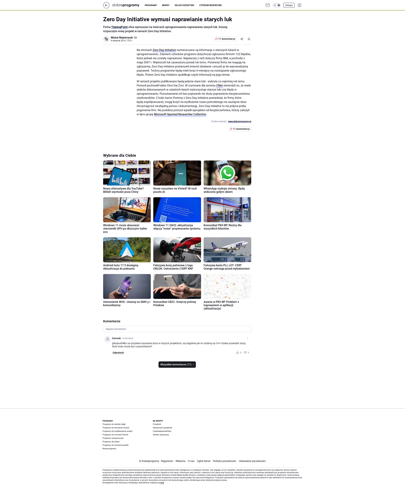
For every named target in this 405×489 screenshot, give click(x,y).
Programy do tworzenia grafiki (115, 445)
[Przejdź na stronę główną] (106, 7)
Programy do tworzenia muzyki (116, 428)
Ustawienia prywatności (252, 461)
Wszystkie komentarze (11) (175, 364)
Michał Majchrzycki (122, 37)
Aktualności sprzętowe (162, 428)
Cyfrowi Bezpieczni (210, 5)
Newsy (166, 5)
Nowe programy (109, 449)
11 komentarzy (226, 38)
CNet (219, 85)
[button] (277, 5)
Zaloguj (289, 5)
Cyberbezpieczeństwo (162, 431)
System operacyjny (161, 435)
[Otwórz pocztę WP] (267, 5)
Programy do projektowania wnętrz (118, 431)
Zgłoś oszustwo (184, 5)
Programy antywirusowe (113, 438)
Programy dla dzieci (111, 442)
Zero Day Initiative (164, 50)
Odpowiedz (118, 352)
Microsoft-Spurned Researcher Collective (180, 114)
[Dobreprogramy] (128, 5)
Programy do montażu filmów (115, 435)
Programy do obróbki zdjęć (114, 424)
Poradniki (157, 424)
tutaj (162, 483)
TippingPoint (119, 27)
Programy (151, 5)
